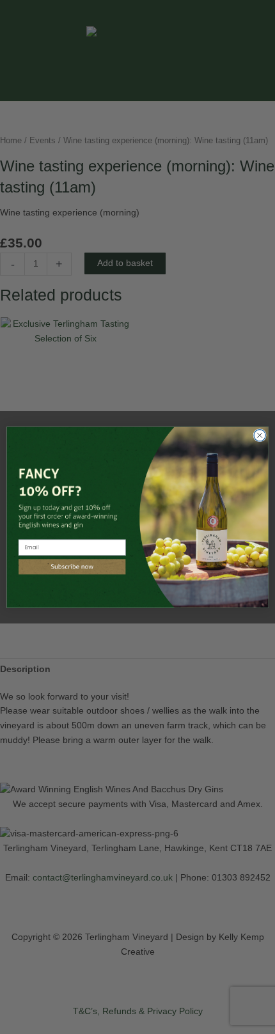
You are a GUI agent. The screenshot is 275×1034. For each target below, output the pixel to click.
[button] (72, 566)
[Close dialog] (259, 435)
